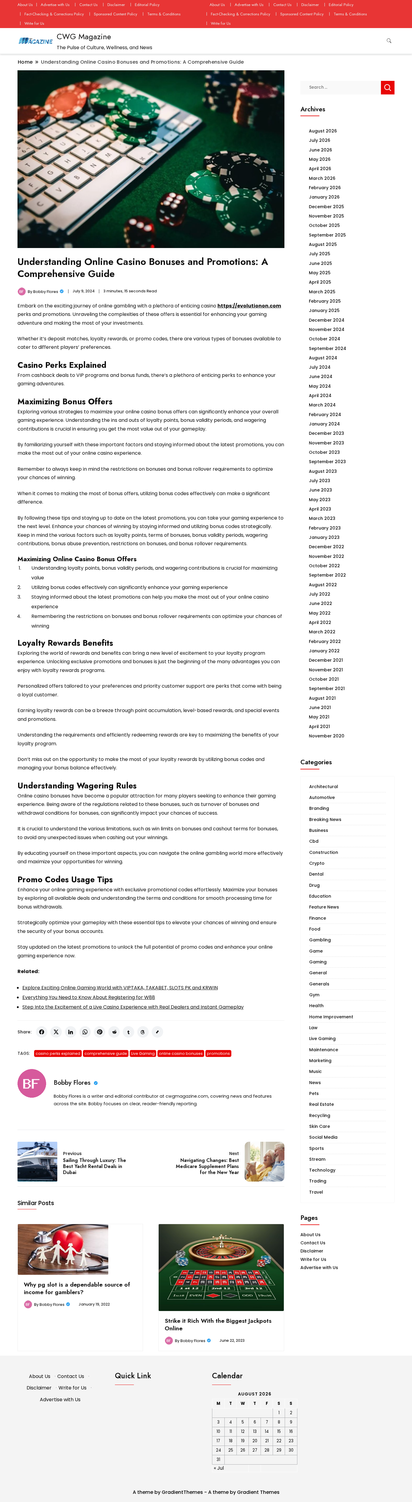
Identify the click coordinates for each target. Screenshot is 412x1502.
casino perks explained (58, 1053)
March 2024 (322, 405)
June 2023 (320, 490)
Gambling (320, 940)
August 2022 (323, 585)
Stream (317, 1159)
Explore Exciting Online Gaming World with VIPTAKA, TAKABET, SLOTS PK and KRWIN (120, 987)
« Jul (219, 1468)
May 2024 (320, 386)
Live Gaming (143, 1053)
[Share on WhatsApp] (85, 1032)
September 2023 (327, 462)
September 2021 (327, 689)
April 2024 (320, 396)
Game (316, 951)
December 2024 (326, 320)
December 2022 (326, 547)
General (318, 973)
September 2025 (327, 235)
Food (314, 929)
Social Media (323, 1137)
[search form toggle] (389, 40)
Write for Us (34, 23)
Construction (323, 852)
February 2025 (325, 301)
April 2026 (320, 169)
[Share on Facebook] (41, 1032)
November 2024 (326, 329)
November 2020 (326, 736)
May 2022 (320, 613)
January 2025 (324, 310)
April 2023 (320, 509)
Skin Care (319, 1126)
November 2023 (326, 443)
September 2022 (327, 575)
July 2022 (319, 594)
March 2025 (322, 292)
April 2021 (319, 727)
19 (243, 1441)
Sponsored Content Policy (115, 14)
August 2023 (323, 471)
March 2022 (322, 632)
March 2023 (322, 518)
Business (318, 830)
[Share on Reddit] (114, 1032)
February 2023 (325, 528)
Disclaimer (116, 5)
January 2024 (324, 424)
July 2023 (319, 481)
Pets (314, 1093)
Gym (314, 995)
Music (315, 1071)
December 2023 (326, 433)
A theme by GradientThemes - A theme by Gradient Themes (206, 1492)
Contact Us (88, 5)
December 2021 (326, 660)
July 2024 (320, 367)
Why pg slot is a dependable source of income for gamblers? (77, 1288)
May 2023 (320, 500)
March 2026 (322, 178)
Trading (317, 1181)
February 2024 (325, 415)
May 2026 (320, 159)
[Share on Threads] (143, 1032)
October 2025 (324, 225)
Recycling (319, 1115)
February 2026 (325, 188)
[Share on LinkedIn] (70, 1032)
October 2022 (324, 566)
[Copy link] (157, 1032)
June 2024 (320, 377)
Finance (317, 918)
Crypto (317, 863)
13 (255, 1431)
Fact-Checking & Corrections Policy (54, 14)
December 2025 (326, 207)
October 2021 (324, 679)
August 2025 (323, 244)
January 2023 (324, 537)
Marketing (320, 1061)
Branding (319, 808)
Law (313, 1028)
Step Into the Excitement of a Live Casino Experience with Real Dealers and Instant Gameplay (133, 1007)
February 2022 (325, 641)
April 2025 (320, 282)
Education (320, 896)
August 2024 (323, 358)
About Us (25, 5)
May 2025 (320, 273)
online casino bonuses (181, 1053)
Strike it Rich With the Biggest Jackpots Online (218, 1324)
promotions (218, 1053)
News (315, 1083)
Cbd (314, 841)
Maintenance (323, 1050)
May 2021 (319, 717)
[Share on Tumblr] (128, 1032)
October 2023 (324, 452)
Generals (319, 984)
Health (316, 1006)
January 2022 (324, 651)
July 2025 (319, 254)
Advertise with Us (55, 5)
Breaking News (325, 819)
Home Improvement (331, 1017)
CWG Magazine (84, 36)
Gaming (318, 962)
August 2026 (323, 131)
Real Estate (321, 1104)
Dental (316, 874)
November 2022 (326, 556)
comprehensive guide (105, 1053)
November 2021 (326, 670)
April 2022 (320, 622)
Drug (314, 885)
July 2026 (319, 140)
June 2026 (320, 150)
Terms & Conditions (163, 14)
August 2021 (322, 698)
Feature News (324, 907)
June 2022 (320, 603)
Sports (316, 1148)
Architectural (323, 787)
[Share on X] (56, 1032)
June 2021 (320, 708)
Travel (316, 1192)
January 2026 (324, 197)
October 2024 (324, 339)
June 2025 (320, 263)
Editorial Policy (147, 5)
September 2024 (327, 348)
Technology (322, 1170)
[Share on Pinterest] (99, 1032)
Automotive (322, 797)
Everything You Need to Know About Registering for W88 (88, 997)
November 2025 (326, 216)
